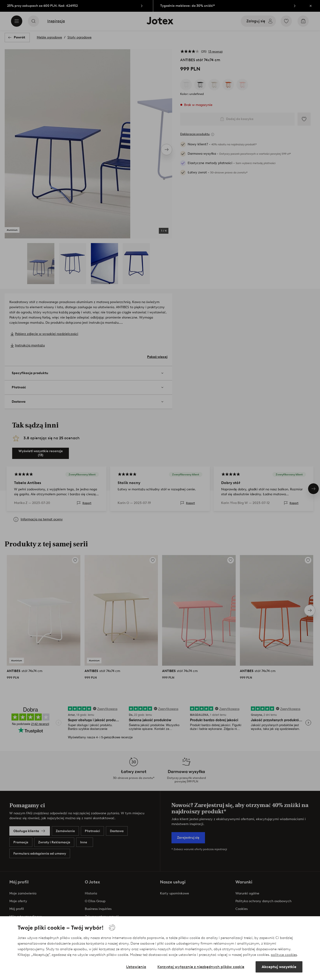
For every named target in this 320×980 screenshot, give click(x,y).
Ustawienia (136, 967)
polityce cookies (284, 955)
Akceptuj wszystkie (279, 967)
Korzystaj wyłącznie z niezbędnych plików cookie (200, 967)
